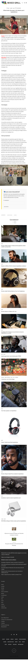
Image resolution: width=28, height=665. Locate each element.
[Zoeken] (24, 3)
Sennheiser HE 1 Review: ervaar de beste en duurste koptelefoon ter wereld (12, 332)
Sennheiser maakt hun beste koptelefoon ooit (11, 497)
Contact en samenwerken (6, 619)
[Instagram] (11, 634)
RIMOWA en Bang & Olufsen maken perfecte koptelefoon (13, 520)
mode (2, 597)
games (2, 593)
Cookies (3, 623)
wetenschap (3, 607)
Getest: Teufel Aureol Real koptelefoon (9, 442)
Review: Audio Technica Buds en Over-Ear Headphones (13, 291)
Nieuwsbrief (4, 626)
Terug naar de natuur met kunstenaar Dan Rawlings (14, 544)
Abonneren (6, 206)
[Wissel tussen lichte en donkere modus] (22, 3)
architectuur (4, 595)
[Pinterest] (14, 634)
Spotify (12, 557)
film (2, 598)
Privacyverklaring (5, 625)
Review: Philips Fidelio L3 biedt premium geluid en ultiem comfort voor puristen (13, 246)
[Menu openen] (26, 3)
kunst (12, 377)
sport (14, 8)
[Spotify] (16, 634)
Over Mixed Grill (5, 617)
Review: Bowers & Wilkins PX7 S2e (8, 311)
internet (2, 377)
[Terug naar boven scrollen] (14, 651)
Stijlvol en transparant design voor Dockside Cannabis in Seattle (14, 533)
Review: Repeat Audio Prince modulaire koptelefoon (12, 473)
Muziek (2, 35)
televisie (16, 377)
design (2, 588)
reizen (2, 518)
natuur (2, 604)
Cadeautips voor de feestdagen (8, 379)
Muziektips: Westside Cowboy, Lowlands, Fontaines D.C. (12, 562)
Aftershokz (3, 57)
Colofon (3, 621)
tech (8, 8)
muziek (11, 8)
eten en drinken (7, 377)
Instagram (8, 557)
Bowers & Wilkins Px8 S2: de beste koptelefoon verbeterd (13, 266)
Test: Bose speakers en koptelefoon (8, 410)
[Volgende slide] (15, 222)
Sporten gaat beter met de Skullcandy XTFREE (11, 356)
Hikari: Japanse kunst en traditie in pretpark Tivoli (11, 574)
